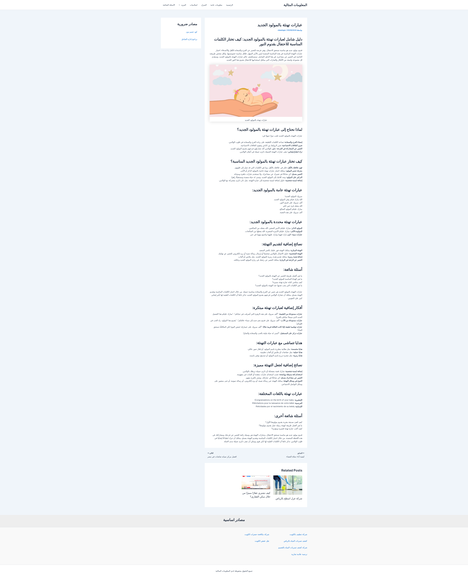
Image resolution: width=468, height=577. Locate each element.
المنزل (204, 5)
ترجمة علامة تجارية (299, 554)
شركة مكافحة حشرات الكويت (256, 534)
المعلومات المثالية (295, 5)
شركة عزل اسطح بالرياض (289, 498)
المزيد (183, 5)
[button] (180, 5)
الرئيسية (229, 5)
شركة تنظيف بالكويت (298, 534)
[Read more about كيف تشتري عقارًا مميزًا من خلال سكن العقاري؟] (256, 482)
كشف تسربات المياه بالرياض (295, 541)
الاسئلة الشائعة (169, 5)
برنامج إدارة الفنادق (189, 39)
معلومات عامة (216, 5)
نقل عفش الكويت (262, 541)
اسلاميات (193, 5)
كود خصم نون (191, 32)
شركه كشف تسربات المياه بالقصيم (292, 547)
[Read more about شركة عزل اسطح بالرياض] (287, 485)
